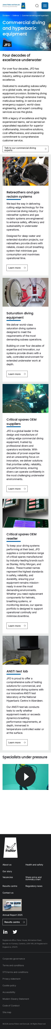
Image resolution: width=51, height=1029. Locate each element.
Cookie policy (9, 985)
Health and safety (34, 864)
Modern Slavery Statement (16, 999)
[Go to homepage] (25, 848)
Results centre (10, 886)
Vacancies (8, 877)
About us (7, 864)
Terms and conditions (13, 965)
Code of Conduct (11, 1005)
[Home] (14, 6)
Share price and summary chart (34, 878)
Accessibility (9, 992)
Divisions (6, 15)
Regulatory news (34, 886)
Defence (15, 15)
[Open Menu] (45, 5)
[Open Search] (37, 5)
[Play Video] (25, 777)
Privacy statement (11, 978)
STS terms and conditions (15, 972)
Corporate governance (14, 958)
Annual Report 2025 (13, 915)
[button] (45, 5)
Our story (7, 871)
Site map (7, 1012)
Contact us (8, 892)
